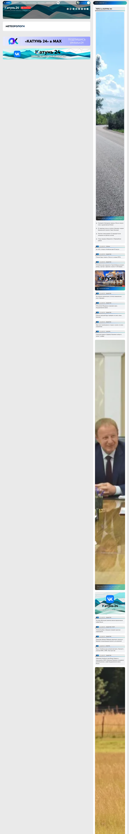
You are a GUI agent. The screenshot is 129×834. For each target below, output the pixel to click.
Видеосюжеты (32, 2)
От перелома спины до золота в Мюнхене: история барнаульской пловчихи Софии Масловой (111, 229)
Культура (108, 331)
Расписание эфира (104, 288)
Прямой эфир (27, 7)
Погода (108, 246)
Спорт (113, 627)
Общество (108, 254)
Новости (16, 2)
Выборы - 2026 (50, 2)
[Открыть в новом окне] (73, 9)
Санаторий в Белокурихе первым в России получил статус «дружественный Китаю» (110, 224)
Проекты (23, 2)
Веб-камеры (41, 2)
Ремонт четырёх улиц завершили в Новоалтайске (110, 218)
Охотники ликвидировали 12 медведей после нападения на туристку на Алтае (109, 234)
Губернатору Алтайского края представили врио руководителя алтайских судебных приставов (108, 587)
